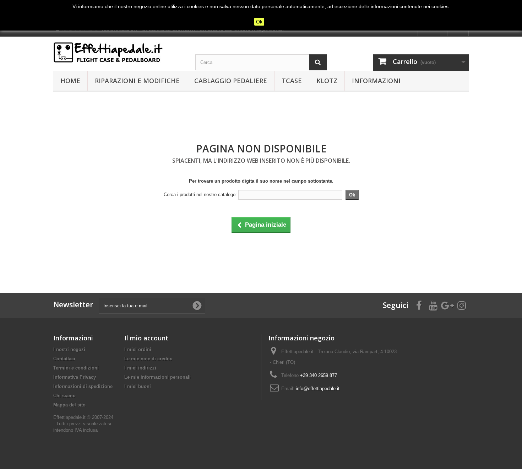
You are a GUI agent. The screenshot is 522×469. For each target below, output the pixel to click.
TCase (292, 80)
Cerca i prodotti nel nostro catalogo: (200, 194)
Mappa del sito (69, 405)
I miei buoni (137, 386)
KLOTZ (326, 80)
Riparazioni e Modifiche (137, 80)
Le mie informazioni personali (157, 377)
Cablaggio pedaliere (230, 80)
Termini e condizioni (76, 368)
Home (70, 80)
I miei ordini (137, 349)
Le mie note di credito (148, 358)
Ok (259, 22)
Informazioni (376, 80)
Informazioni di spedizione (83, 386)
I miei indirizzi (140, 368)
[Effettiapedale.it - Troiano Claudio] (119, 52)
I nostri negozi (69, 349)
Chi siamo (64, 395)
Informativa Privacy (74, 377)
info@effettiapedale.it (317, 388)
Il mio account (146, 338)
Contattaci (64, 358)
